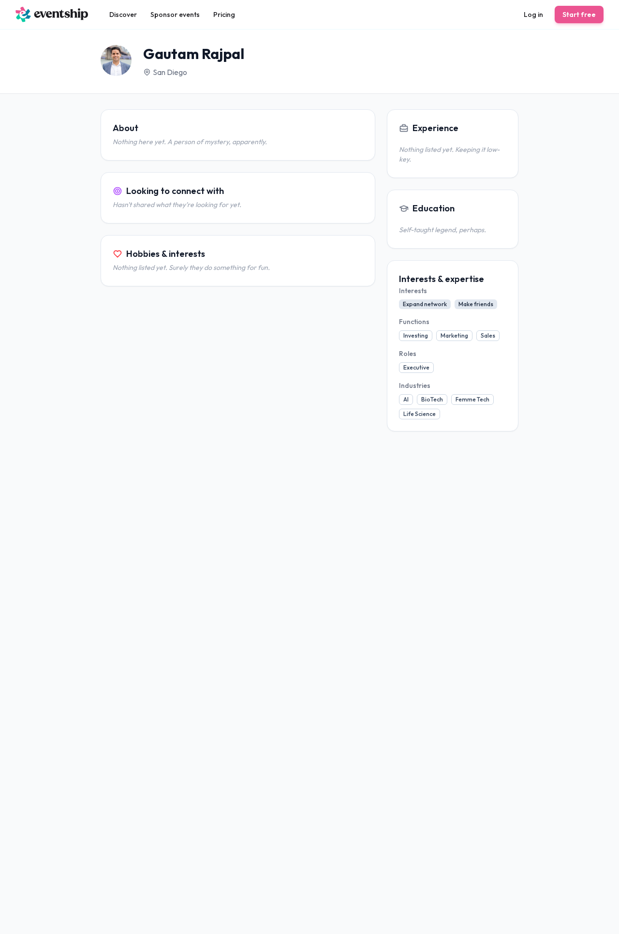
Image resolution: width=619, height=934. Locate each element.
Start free (579, 14)
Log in (533, 14)
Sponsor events (175, 14)
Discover (123, 14)
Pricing (224, 14)
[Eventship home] (51, 14)
